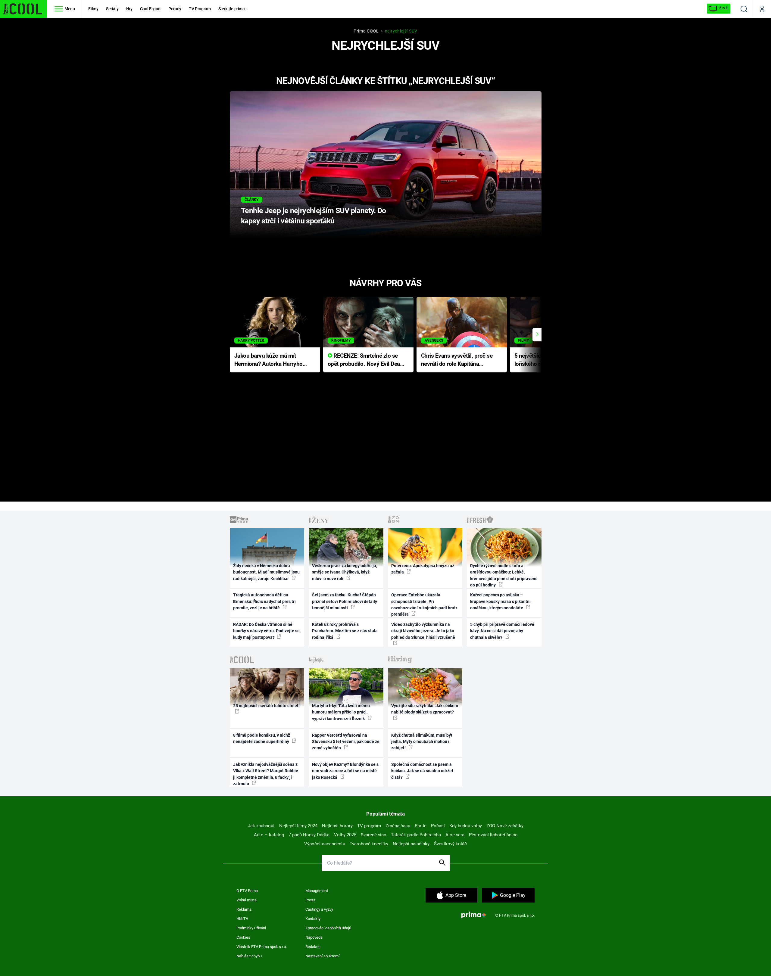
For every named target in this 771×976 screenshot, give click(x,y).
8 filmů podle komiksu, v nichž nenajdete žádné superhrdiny (261, 738)
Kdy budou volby (465, 825)
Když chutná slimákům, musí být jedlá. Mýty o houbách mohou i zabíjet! (421, 742)
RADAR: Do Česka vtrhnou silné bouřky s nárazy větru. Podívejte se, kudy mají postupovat (267, 631)
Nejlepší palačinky (411, 844)
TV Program (200, 8)
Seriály (112, 8)
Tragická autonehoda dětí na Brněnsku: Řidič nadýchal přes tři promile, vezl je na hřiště (264, 601)
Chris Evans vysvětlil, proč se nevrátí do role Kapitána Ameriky (457, 360)
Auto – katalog (269, 835)
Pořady (174, 8)
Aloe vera (454, 835)
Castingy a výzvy (319, 909)
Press (310, 900)
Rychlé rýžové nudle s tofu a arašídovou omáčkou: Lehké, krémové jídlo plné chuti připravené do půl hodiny (504, 575)
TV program (369, 825)
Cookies (243, 937)
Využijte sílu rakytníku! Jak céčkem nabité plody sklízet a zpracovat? (424, 708)
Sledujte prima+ (232, 8)
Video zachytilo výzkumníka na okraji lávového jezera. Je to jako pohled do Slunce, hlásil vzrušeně (423, 631)
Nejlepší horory (337, 825)
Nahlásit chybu (249, 956)
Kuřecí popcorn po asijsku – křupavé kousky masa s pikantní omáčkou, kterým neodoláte (500, 601)
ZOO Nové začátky (504, 825)
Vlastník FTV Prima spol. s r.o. (261, 946)
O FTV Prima (247, 890)
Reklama (243, 909)
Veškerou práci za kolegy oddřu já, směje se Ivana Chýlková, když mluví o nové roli (344, 572)
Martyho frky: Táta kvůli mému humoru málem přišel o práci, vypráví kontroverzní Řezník (341, 712)
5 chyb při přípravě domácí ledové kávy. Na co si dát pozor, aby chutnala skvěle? (502, 631)
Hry (129, 8)
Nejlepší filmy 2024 (298, 825)
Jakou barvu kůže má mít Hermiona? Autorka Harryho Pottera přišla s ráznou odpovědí (268, 360)
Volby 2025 (345, 835)
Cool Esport (150, 8)
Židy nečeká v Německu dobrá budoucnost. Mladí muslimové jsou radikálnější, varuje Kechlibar (266, 572)
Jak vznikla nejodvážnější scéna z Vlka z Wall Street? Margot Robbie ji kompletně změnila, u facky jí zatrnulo (265, 774)
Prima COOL (366, 31)
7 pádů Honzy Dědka (309, 835)
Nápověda (314, 937)
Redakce (312, 946)
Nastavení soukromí (322, 956)
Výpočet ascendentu (324, 844)
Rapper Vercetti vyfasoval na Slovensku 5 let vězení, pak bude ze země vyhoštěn (345, 742)
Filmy (93, 8)
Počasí (438, 825)
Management (316, 890)
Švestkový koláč (450, 844)
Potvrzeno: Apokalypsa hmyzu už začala (422, 568)
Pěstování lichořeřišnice (493, 835)
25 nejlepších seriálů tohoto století (266, 705)
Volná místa (246, 900)
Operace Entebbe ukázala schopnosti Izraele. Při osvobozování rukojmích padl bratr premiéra (424, 604)
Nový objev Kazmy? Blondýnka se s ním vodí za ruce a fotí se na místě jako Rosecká (345, 771)
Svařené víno (373, 835)
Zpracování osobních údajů (328, 928)
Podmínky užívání (251, 928)
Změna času (398, 825)
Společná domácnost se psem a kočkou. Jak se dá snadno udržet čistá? (422, 771)
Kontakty (312, 918)
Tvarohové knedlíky (369, 844)
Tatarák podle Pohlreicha (416, 835)
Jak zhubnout (261, 825)
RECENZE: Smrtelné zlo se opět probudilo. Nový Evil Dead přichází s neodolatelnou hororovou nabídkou (365, 360)
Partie (420, 825)
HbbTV (242, 918)
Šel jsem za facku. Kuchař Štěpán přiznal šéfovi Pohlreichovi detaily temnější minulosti (344, 601)
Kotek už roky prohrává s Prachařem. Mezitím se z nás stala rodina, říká (345, 631)
